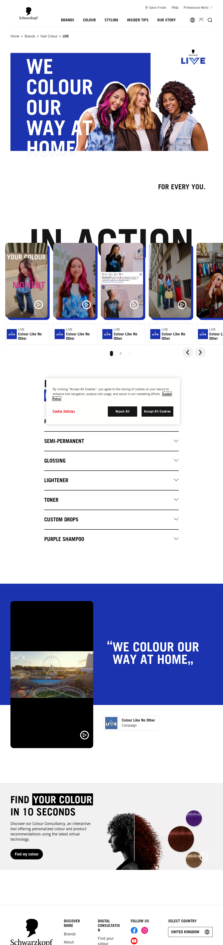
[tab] (111, 353)
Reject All (123, 411)
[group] (111, 301)
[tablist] (111, 352)
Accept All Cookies (157, 411)
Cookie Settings (64, 411)
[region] (113, 401)
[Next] (200, 352)
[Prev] (187, 352)
